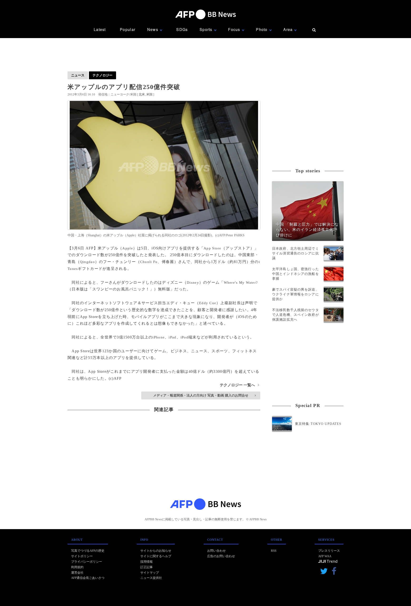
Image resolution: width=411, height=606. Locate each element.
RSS (273, 550)
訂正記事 (146, 567)
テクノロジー (103, 75)
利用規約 (77, 567)
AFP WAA (324, 556)
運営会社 (77, 572)
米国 (149, 94)
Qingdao (87, 262)
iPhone (158, 337)
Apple (127, 248)
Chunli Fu (149, 262)
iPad (172, 337)
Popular (127, 29)
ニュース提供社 (151, 578)
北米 (142, 94)
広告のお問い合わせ (221, 556)
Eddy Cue (207, 303)
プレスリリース (329, 550)
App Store (212, 248)
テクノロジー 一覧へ (239, 385)
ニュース (77, 75)
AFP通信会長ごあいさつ (87, 578)
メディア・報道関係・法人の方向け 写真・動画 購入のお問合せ (204, 395)
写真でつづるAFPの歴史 (87, 550)
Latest (100, 29)
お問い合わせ (216, 550)
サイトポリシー (82, 556)
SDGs (182, 29)
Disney (193, 282)
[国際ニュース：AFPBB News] (205, 14)
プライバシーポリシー (86, 561)
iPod (184, 337)
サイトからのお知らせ (155, 550)
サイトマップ (149, 572)
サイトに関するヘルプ (155, 556)
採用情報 (146, 561)
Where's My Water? (241, 282)
